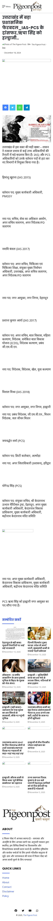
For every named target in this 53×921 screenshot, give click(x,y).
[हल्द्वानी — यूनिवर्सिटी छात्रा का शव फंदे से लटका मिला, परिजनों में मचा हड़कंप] (39, 665)
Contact (6, 886)
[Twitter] (12, 107)
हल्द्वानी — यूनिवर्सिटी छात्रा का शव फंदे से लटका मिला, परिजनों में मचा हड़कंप (39, 679)
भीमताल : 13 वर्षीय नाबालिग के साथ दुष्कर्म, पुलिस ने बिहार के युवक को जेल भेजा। (13, 679)
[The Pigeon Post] (27, 6)
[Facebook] (5, 107)
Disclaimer (8, 891)
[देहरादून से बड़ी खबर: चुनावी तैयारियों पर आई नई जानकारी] (13, 633)
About (5, 882)
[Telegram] (27, 107)
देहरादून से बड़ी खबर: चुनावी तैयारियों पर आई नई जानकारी (13, 645)
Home (5, 877)
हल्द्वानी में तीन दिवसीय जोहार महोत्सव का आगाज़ (39, 745)
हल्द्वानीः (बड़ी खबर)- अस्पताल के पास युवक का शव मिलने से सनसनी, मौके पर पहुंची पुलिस (13, 713)
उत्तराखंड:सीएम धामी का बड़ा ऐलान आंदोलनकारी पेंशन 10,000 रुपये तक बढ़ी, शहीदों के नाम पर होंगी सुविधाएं (39, 713)
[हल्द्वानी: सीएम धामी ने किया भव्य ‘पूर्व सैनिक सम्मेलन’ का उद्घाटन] (13, 768)
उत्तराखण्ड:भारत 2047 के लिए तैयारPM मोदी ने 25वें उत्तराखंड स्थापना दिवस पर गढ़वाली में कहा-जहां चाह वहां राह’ (13, 748)
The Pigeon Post (30, 915)
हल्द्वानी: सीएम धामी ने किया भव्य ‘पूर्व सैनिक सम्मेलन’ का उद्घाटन (13, 780)
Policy (5, 896)
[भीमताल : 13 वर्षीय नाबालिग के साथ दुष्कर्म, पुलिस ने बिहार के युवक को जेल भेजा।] (13, 665)
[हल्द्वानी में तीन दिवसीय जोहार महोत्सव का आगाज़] (39, 733)
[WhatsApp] (20, 107)
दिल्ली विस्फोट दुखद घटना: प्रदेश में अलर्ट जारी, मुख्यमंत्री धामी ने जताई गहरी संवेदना (38, 646)
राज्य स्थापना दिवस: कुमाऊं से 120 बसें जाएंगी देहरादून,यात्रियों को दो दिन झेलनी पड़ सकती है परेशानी (39, 783)
